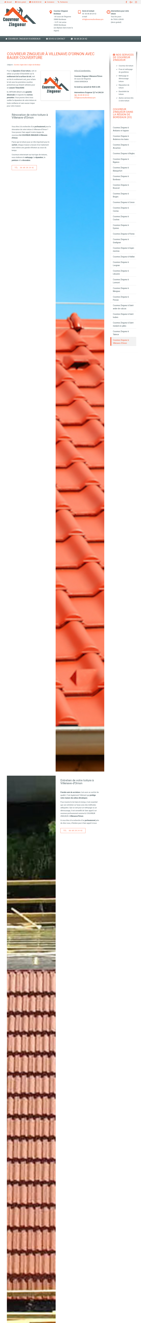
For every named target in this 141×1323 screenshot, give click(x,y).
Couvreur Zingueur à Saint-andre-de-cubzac (123, 307)
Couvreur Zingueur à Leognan (121, 263)
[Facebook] (126, 2)
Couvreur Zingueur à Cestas (121, 209)
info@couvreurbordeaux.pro (92, 19)
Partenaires (64, 2)
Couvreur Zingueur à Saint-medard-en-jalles (123, 324)
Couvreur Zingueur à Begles (124, 153)
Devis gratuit (21, 2)
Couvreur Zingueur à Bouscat (121, 186)
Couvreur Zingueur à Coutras (121, 218)
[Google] (131, 2)
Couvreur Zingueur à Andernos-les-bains (121, 137)
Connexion (50, 2)
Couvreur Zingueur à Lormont (121, 281)
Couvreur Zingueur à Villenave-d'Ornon (121, 341)
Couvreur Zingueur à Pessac (121, 298)
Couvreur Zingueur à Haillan (124, 256)
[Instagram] (136, 2)
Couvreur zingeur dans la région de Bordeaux (27, 65)
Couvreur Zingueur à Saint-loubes (123, 315)
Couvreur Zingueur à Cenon (124, 202)
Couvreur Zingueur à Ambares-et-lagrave (121, 129)
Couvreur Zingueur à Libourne (121, 272)
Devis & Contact (57, 39)
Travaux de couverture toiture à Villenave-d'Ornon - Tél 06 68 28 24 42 (80, 441)
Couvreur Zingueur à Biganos (121, 160)
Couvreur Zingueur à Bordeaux (24, 39)
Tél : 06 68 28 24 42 (24, 168)
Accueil (9, 2)
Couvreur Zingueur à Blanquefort (121, 169)
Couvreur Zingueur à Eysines (121, 226)
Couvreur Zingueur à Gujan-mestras (124, 249)
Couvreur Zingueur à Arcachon (121, 146)
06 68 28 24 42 (36, 2)
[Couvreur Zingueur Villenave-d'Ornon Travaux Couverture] (55, 85)
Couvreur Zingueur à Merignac (121, 289)
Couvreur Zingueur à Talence (121, 333)
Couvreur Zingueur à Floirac (124, 234)
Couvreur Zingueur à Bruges (121, 195)
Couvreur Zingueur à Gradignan (121, 241)
